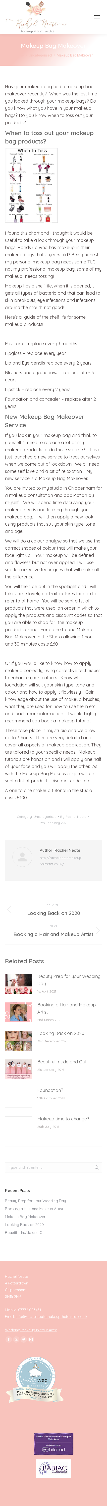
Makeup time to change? (63, 1119)
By (73, 817)
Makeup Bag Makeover (25, 1216)
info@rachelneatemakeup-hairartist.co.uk (51, 1316)
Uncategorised (45, 817)
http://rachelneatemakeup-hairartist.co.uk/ (61, 861)
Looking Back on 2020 (60, 1033)
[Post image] (18, 984)
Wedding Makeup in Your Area (31, 1330)
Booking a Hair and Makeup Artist (66, 1008)
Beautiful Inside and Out (62, 1062)
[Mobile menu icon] (97, 17)
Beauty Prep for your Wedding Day (69, 979)
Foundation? (50, 1090)
